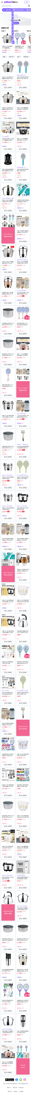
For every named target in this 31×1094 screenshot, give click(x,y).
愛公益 (12, 39)
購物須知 (21, 1087)
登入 (27, 2)
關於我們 (15, 1087)
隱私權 (15, 1091)
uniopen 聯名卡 (19, 10)
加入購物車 (9, 87)
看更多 (12, 42)
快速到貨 (12, 20)
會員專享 (12, 36)
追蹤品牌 (15, 23)
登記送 (12, 13)
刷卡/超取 (13, 33)
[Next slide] (14, 67)
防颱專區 (12, 26)
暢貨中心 (12, 16)
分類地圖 (21, 1091)
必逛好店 (12, 29)
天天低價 (12, 23)
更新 (27, 1083)
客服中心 (9, 1087)
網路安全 (10, 1091)
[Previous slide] (2, 67)
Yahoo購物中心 (11, 2)
